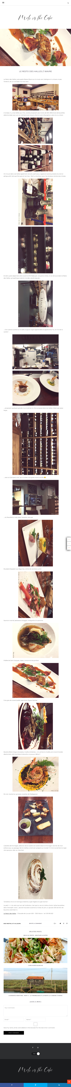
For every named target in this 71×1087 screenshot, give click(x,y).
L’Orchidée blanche (35, 965)
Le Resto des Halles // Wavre (35, 71)
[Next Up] (69, 539)
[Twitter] (35, 1085)
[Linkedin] (59, 1085)
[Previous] (69, 544)
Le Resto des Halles (10, 913)
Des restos (8, 923)
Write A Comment (35, 923)
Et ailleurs (16, 923)
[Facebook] (12, 1085)
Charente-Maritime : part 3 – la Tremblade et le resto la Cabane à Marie (35, 995)
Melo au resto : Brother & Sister (35, 935)
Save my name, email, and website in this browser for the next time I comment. (29, 1028)
